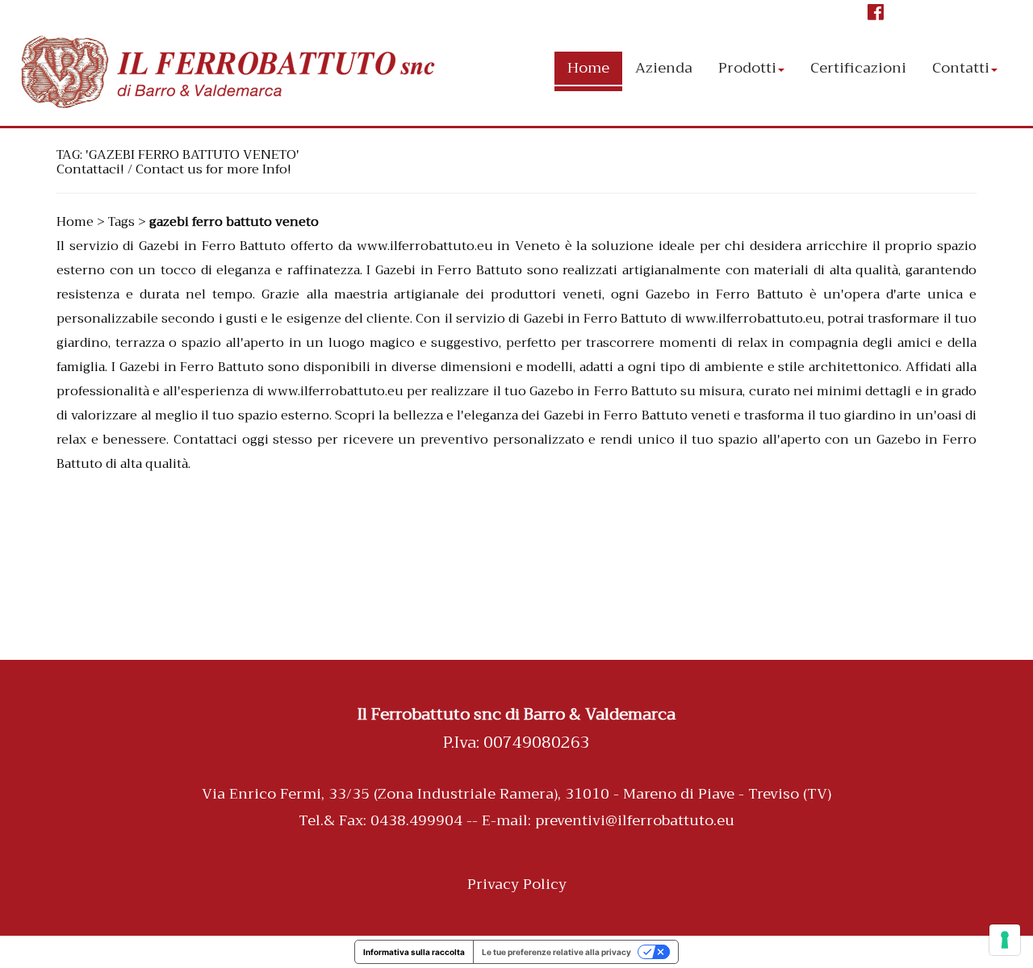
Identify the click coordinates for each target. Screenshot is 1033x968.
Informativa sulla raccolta (414, 952)
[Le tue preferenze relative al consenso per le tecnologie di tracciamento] (1004, 939)
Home (75, 222)
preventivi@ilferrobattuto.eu (634, 820)
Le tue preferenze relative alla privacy (556, 952)
